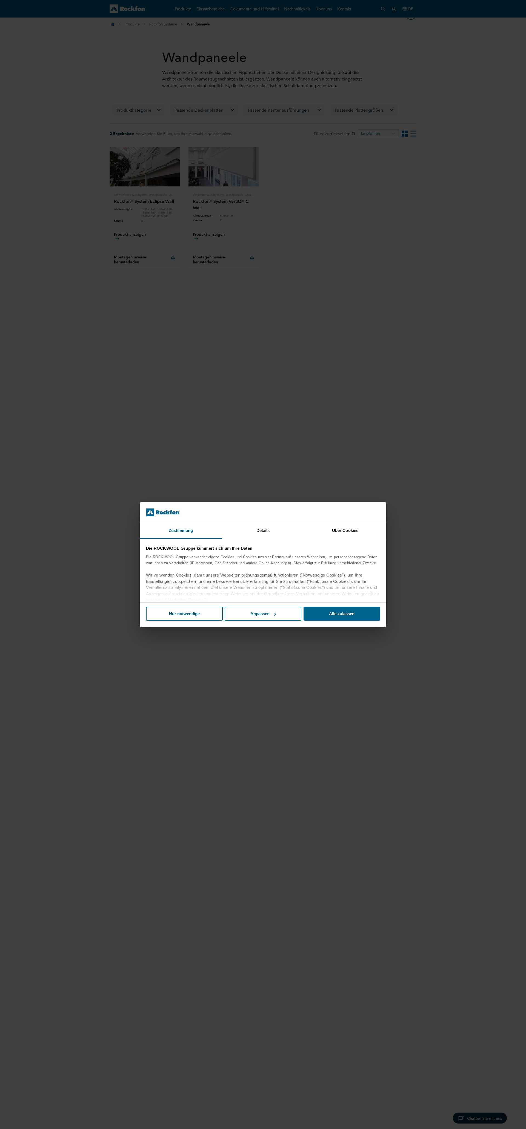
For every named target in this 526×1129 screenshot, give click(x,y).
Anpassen (260, 613)
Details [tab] (263, 530)
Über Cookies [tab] (345, 530)
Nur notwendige (184, 613)
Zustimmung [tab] (181, 530)
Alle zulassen (342, 613)
